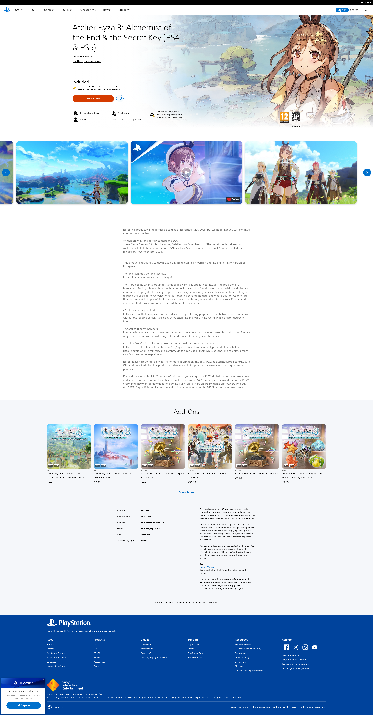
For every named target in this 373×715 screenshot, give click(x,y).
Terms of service (243, 644)
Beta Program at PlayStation (295, 668)
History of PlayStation (57, 666)
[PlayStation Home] (7, 10)
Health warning (242, 657)
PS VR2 (97, 653)
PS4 (95, 648)
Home (49, 630)
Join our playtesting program (295, 664)
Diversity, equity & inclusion (154, 657)
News (106, 10)
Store (18, 10)
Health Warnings (208, 567)
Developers (240, 662)
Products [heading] (99, 639)
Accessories (87, 10)
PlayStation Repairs (197, 653)
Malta (56, 707)
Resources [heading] (241, 639)
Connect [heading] (287, 639)
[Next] (367, 172)
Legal (233, 707)
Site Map (282, 707)
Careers (50, 648)
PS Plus (66, 10)
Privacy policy (245, 707)
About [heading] (50, 639)
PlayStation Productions (58, 657)
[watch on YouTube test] (233, 199)
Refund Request (195, 657)
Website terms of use (265, 707)
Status (191, 648)
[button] (186, 172)
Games (48, 10)
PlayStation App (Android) (294, 659)
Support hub (194, 644)
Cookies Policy (295, 707)
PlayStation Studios (56, 653)
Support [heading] (193, 639)
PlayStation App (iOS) (292, 655)
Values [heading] (145, 639)
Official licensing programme (249, 670)
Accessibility (147, 648)
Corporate (51, 662)
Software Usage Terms (315, 707)
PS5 (33, 10)
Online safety (147, 653)
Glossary (239, 666)
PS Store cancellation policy (248, 648)
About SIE (51, 644)
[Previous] (6, 172)
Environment (147, 644)
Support (124, 10)
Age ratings (240, 653)
